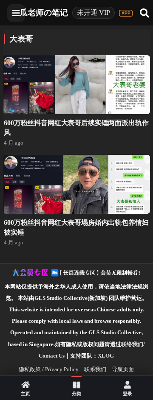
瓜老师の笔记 (44, 12)
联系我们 (95, 369)
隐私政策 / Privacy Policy (49, 369)
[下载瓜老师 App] (125, 13)
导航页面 (123, 369)
